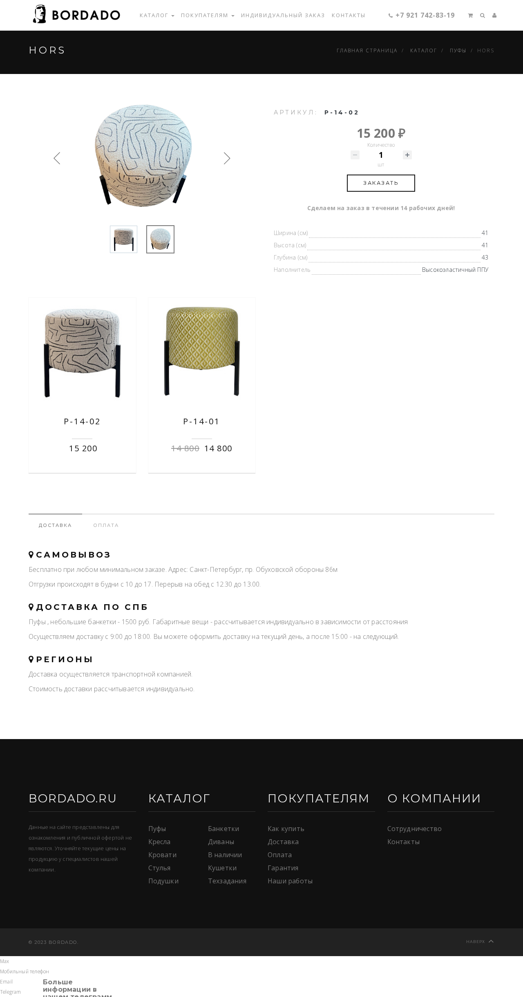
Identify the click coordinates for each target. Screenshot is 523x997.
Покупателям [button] (205, 15)
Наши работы (290, 880)
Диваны (221, 841)
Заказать (381, 183)
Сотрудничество (414, 828)
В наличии (225, 854)
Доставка (283, 841)
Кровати (162, 854)
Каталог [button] (155, 15)
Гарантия (283, 867)
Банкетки (223, 828)
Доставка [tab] (55, 525)
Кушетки (222, 867)
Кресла (159, 841)
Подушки (163, 880)
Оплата (280, 854)
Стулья (159, 867)
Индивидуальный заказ (283, 15)
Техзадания (227, 880)
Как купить (286, 828)
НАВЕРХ (475, 941)
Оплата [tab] (106, 525)
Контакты (349, 15)
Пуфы (157, 828)
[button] (467, 15)
